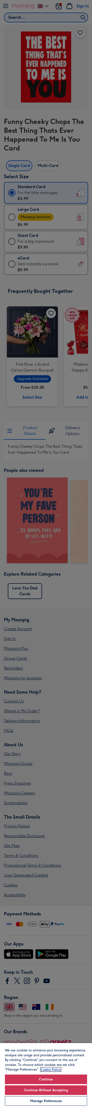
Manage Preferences (46, 1101)
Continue (46, 1079)
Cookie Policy (51, 1069)
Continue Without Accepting (46, 1090)
